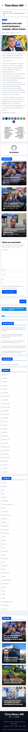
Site (3, 279)
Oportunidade (5, 583)
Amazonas (6, 163)
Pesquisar (22, 301)
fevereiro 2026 (5, 396)
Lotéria (3, 562)
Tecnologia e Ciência (13, 729)
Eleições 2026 (5, 529)
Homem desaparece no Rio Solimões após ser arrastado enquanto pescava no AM (13, 341)
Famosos (4, 544)
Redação (8, 32)
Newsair (21, 721)
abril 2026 (4, 389)
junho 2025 (4, 425)
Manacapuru (5, 565)
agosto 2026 (5, 374)
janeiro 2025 (5, 443)
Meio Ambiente (5, 573)
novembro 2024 (6, 450)
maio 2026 (4, 385)
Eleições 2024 (5, 526)
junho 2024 (4, 468)
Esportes (4, 540)
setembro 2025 (6, 414)
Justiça (3, 555)
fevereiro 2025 (5, 439)
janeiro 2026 (5, 400)
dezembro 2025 (6, 403)
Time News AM (14, 5)
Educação (4, 522)
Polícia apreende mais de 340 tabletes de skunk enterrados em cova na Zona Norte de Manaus (14, 346)
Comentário (5, 249)
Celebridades (5, 500)
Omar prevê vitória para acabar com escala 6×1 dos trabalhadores (14, 230)
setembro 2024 (6, 457)
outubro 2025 (5, 410)
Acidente (4, 482)
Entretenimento (6, 533)
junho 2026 (4, 382)
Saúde (3, 598)
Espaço (3, 536)
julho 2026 (4, 378)
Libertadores (5, 558)
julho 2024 (4, 465)
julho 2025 (4, 421)
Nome (4, 270)
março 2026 (5, 392)
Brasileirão (4, 497)
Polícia (3, 591)
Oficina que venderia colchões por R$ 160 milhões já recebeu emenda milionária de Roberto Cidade (12, 336)
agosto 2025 (5, 418)
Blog (3, 490)
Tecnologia (4, 609)
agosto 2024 (5, 461)
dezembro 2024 (6, 447)
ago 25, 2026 (15, 182)
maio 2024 (4, 472)
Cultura (3, 508)
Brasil (3, 493)
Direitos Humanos (6, 515)
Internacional (5, 551)
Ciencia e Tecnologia (7, 504)
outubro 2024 (5, 454)
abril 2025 (4, 432)
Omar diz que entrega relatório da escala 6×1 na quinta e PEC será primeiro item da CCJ (13, 205)
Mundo (3, 576)
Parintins (4, 587)
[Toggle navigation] (2, 5)
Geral (3, 547)
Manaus (4, 569)
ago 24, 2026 (15, 234)
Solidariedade (5, 605)
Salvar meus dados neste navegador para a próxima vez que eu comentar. (13, 287)
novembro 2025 (6, 407)
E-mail (4, 274)
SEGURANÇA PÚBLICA (7, 601)
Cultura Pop (5, 511)
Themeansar (14, 723)
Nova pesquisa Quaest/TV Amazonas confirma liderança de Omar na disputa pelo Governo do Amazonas (13, 179)
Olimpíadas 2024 (6, 580)
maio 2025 (4, 428)
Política (4, 19)
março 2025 (5, 436)
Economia (4, 518)
